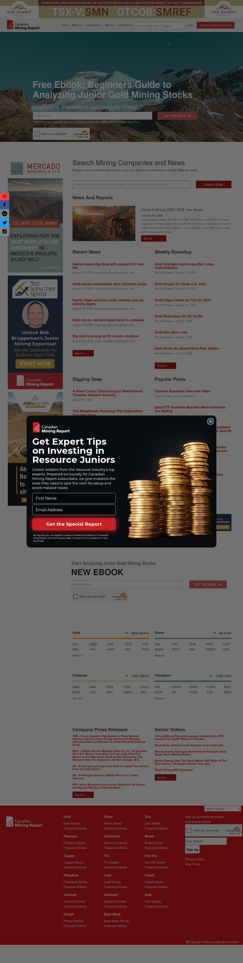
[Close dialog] (210, 421)
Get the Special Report (74, 524)
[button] (4, 196)
